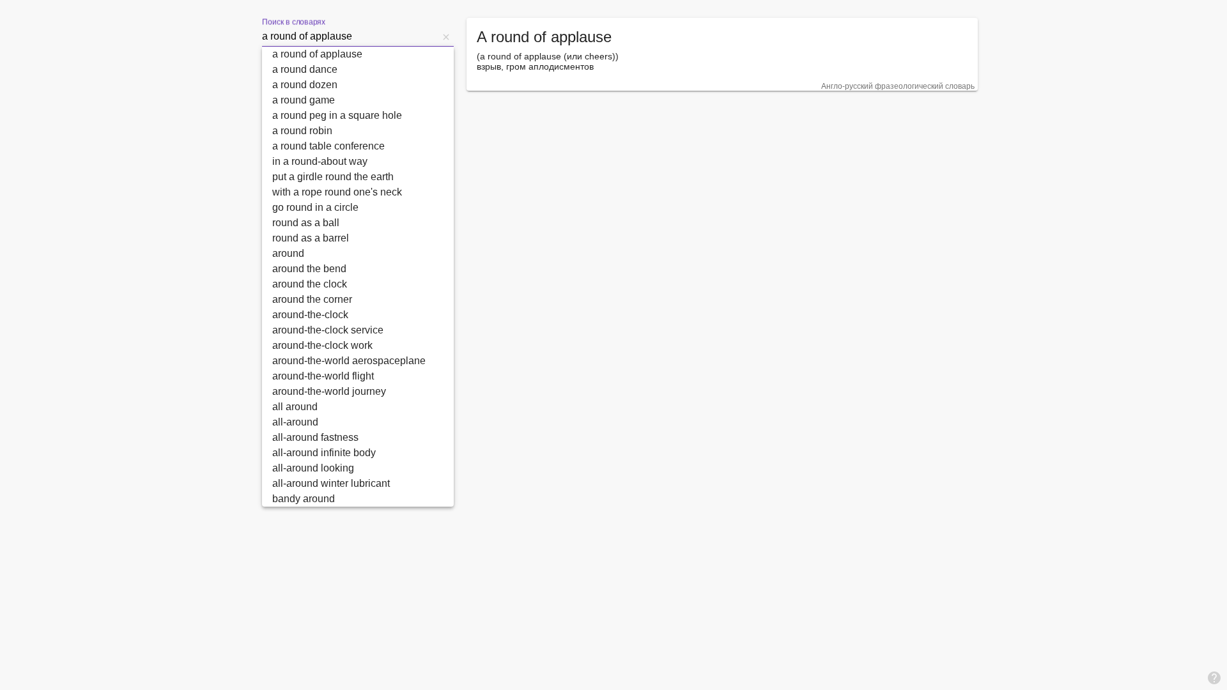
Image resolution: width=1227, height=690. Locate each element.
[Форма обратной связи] (1214, 677)
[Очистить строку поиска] (446, 36)
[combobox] (350, 36)
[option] (358, 54)
